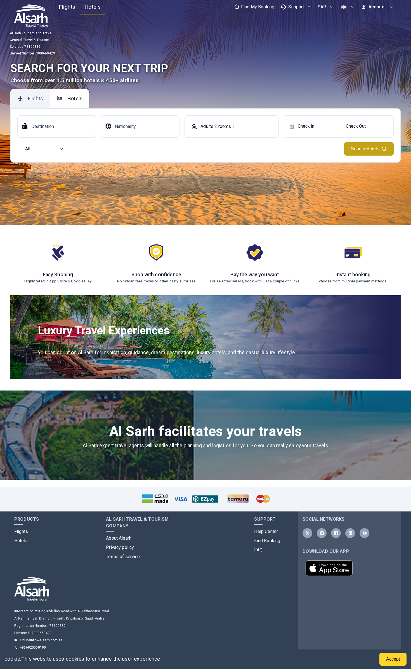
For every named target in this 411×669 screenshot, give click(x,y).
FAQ (258, 550)
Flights (21, 531)
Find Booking (267, 540)
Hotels (21, 540)
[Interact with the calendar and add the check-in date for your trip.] (291, 126)
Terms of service (123, 556)
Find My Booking (257, 6)
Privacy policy (120, 547)
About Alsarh (118, 538)
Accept (393, 659)
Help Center (266, 531)
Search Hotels (365, 148)
